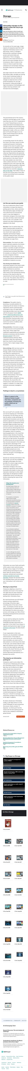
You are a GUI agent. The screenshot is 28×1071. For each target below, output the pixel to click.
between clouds (7, 335)
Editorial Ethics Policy (10, 1056)
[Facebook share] (1, 25)
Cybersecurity (17, 1020)
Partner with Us (16, 1057)
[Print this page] (1, 33)
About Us (3, 1056)
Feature (5, 21)
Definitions (19, 1062)
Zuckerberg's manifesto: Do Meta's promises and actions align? (12, 1041)
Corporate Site (9, 1059)
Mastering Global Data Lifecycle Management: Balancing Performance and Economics (13, 738)
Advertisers (9, 1057)
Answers (14, 1062)
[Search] (26, 10)
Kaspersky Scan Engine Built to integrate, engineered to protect (12, 734)
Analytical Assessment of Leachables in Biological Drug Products (12, 743)
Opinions (7, 1067)
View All (21, 1014)
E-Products (4, 1064)
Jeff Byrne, (5, 40)
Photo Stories (12, 1067)
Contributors (4, 1062)
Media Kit (3, 1059)
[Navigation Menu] (2, 10)
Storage (7, 16)
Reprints (9, 1062)
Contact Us (4, 1057)
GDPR (19, 313)
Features (13, 1064)
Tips (22, 1067)
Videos (7, 1068)
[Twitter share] (1, 28)
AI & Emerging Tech (8, 1020)
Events (8, 1064)
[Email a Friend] (1, 36)
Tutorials (3, 1068)
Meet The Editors (19, 1056)
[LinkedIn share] (1, 31)
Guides (3, 1067)
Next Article (20, 716)
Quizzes (18, 1067)
